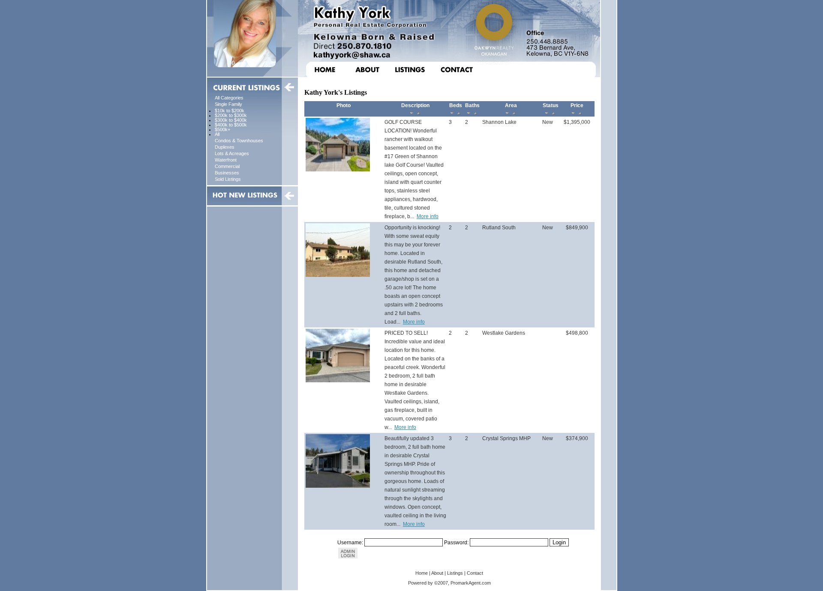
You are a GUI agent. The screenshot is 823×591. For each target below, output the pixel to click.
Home (421, 573)
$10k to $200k (229, 110)
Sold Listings (228, 179)
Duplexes (224, 147)
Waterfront (226, 159)
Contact (475, 573)
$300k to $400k (231, 120)
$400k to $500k (231, 124)
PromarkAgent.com (471, 582)
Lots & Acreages (232, 153)
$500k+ (222, 129)
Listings (455, 573)
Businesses (227, 172)
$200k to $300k (231, 115)
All (217, 134)
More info (428, 216)
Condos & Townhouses (239, 140)
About (437, 573)
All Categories (229, 97)
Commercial (227, 166)
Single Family (228, 104)
